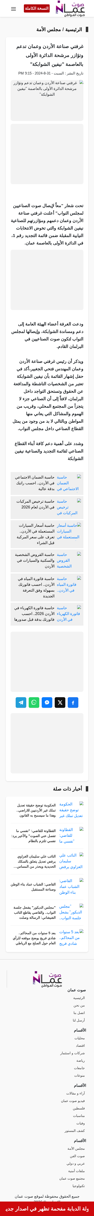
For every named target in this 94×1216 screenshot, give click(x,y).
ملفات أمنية (76, 1171)
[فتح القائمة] (13, 8)
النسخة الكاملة (36, 8)
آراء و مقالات (75, 1093)
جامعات (79, 1068)
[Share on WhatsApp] (34, 702)
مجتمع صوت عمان (72, 1178)
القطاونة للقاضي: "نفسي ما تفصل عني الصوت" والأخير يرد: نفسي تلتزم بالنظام (33, 836)
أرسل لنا (79, 1020)
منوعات (79, 1075)
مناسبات (79, 1116)
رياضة (80, 1060)
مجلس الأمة (48, 29)
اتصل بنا (79, 1013)
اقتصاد (80, 1045)
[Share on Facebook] (73, 702)
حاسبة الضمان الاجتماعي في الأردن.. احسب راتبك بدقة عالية (34, 483)
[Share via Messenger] (47, 702)
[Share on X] (60, 702)
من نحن (79, 1005)
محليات (79, 1038)
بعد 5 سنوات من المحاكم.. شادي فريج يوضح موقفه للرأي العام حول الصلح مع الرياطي (34, 938)
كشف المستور (75, 1131)
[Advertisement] (46, 154)
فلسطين (79, 1108)
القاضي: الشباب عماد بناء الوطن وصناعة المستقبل (33, 887)
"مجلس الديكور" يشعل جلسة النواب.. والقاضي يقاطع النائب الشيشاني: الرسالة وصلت (34, 912)
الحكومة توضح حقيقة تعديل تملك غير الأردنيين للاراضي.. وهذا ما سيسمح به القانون (36, 810)
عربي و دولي (76, 1163)
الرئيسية (73, 29)
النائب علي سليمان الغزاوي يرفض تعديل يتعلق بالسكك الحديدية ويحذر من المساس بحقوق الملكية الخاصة (36, 862)
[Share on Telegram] (21, 702)
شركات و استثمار (72, 1053)
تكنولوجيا (79, 1186)
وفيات (80, 1123)
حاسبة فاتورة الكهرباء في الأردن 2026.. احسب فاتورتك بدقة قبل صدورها (34, 614)
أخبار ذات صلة (67, 788)
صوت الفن (77, 1156)
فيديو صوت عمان (73, 1101)
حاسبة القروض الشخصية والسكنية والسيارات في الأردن (34, 560)
